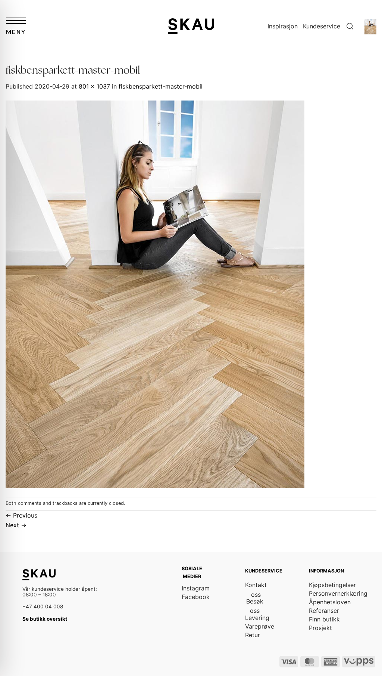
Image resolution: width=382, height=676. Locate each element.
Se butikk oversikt (44, 619)
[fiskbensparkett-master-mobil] (155, 293)
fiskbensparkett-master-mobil (161, 86)
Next (16, 525)
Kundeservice (321, 26)
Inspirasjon (282, 26)
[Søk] (349, 26)
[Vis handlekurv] (370, 26)
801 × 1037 (94, 86)
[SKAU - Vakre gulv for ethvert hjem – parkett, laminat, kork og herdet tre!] (191, 26)
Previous (21, 515)
